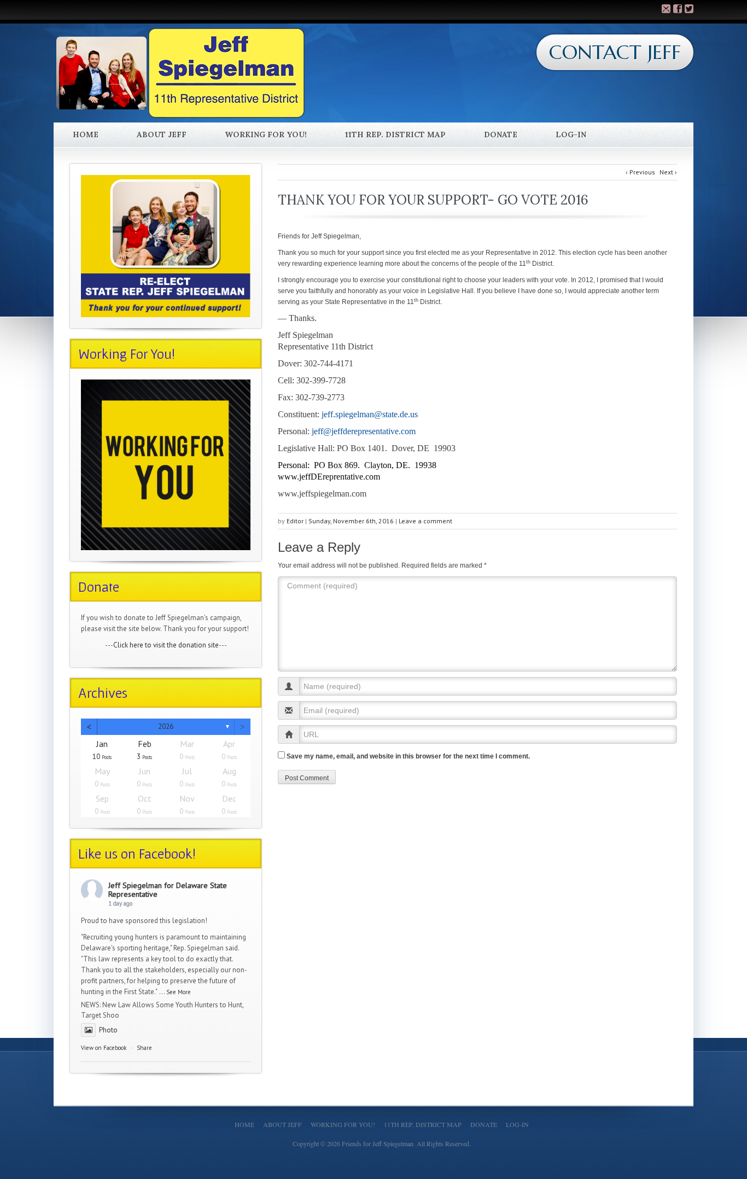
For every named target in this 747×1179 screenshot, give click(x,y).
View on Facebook (103, 1048)
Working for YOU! (266, 134)
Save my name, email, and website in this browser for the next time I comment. (408, 756)
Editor (295, 521)
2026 (165, 726)
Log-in (571, 134)
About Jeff (161, 134)
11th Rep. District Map (395, 134)
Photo (108, 1030)
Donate (500, 134)
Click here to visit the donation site (166, 645)
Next (668, 172)
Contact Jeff (615, 52)
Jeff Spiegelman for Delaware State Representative (167, 890)
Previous (640, 172)
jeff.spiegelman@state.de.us (370, 414)
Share (144, 1048)
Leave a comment (425, 521)
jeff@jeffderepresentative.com (364, 431)
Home (85, 134)
